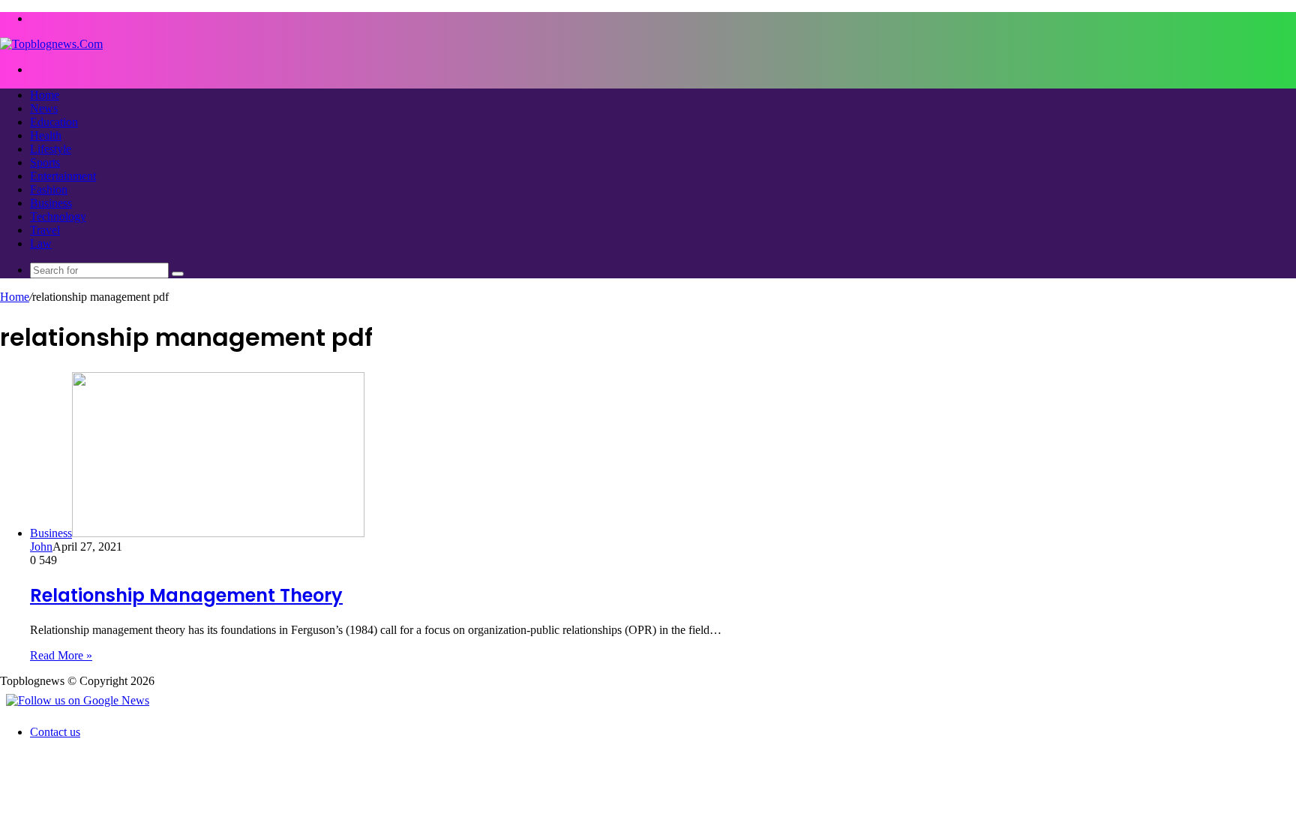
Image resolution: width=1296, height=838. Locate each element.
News (44, 108)
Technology (58, 216)
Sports (45, 162)
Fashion (49, 189)
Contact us (55, 731)
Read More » (61, 655)
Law (41, 243)
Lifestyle (50, 149)
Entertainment (63, 176)
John (41, 546)
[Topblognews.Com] (51, 44)
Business (51, 203)
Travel (45, 230)
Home (44, 95)
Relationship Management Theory (186, 595)
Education (54, 122)
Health (46, 135)
